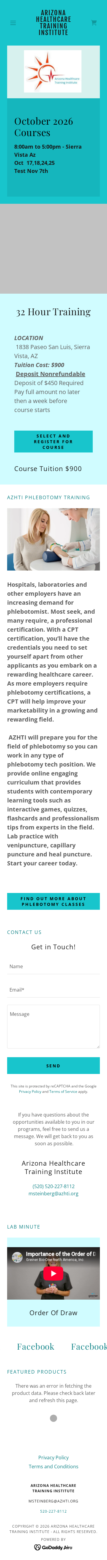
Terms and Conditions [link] (53, 1466)
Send (53, 1066)
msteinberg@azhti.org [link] (53, 1193)
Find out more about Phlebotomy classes (54, 901)
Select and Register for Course (53, 441)
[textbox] (53, 966)
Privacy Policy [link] (30, 1091)
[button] (14, 23)
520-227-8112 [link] (53, 1511)
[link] (53, 22)
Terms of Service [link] (63, 1091)
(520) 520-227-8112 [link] (54, 1186)
